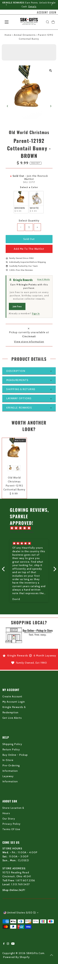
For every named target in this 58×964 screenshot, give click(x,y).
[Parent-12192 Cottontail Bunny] (14, 450)
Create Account (12, 696)
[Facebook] (3, 944)
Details (32, 6)
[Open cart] (53, 22)
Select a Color (29, 187)
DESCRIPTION (15, 370)
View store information (29, 341)
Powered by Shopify (16, 957)
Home (8, 35)
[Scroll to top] (51, 955)
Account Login (46, 12)
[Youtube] (12, 944)
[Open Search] (47, 22)
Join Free (17, 306)
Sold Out (29, 239)
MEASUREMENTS (17, 380)
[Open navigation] (9, 22)
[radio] (21, 202)
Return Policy (11, 749)
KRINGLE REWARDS (19, 407)
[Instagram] (8, 944)
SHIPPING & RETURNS (20, 389)
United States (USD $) (21, 912)
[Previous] (6, 4)
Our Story (8, 818)
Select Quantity (29, 220)
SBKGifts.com (35, 953)
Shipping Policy (12, 744)
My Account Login (13, 701)
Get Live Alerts (12, 717)
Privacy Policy (11, 823)
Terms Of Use (11, 829)
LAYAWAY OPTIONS (18, 398)
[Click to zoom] (50, 70)
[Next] (51, 4)
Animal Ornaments (25, 35)
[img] (31, 528)
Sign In (36, 313)
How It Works (43, 279)
